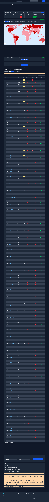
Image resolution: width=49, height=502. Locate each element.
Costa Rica (11, 188)
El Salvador (11, 282)
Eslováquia (11, 162)
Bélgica (10, 131)
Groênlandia (11, 404)
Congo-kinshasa (11, 305)
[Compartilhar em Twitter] (18, 1)
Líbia (10, 235)
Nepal (10, 204)
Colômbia (11, 117)
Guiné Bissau (11, 416)
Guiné (10, 355)
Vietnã (10, 103)
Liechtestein (11, 381)
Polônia (10, 115)
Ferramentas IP (19, 494)
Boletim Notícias (6, 495)
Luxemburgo (11, 249)
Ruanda (10, 296)
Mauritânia (11, 331)
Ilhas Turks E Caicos (12, 428)
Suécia (10, 152)
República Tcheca (11, 136)
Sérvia (10, 155)
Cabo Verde (11, 327)
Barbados (11, 301)
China (10, 237)
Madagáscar (11, 225)
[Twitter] (3, 495)
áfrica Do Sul (11, 143)
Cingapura (11, 148)
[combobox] (34, 1)
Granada (10, 385)
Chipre (10, 216)
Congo (10, 376)
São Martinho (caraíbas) (12, 409)
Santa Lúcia (11, 367)
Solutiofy (13, 501)
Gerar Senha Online (27, 496)
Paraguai (11, 211)
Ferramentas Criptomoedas (35, 494)
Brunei (10, 256)
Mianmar (11, 223)
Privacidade (10, 495)
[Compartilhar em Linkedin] (19, 1)
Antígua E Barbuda (12, 418)
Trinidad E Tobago (12, 284)
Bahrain (10, 214)
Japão (10, 91)
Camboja (10, 294)
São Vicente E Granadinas (12, 414)
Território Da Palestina (12, 228)
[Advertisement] (24, 8)
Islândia (10, 277)
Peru (10, 138)
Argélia (10, 263)
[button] (5, 77)
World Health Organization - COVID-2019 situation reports (36, 482)
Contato (12, 495)
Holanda (10, 108)
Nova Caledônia (11, 315)
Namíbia (10, 287)
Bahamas (11, 357)
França (10, 84)
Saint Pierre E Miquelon (12, 435)
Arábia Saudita (11, 209)
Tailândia (11, 134)
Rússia (10, 96)
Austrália (11, 101)
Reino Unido (11, 94)
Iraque (10, 157)
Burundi (10, 336)
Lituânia (10, 176)
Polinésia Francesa (12, 317)
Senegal (10, 310)
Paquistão (11, 169)
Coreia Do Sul (11, 89)
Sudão (10, 329)
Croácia (10, 181)
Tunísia (10, 192)
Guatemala (11, 183)
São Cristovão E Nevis (12, 430)
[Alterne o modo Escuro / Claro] (39, 1)
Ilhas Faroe (11, 362)
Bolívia (10, 190)
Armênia (10, 244)
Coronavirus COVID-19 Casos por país (9, 4)
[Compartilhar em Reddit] (21, 1)
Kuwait (10, 221)
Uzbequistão (11, 268)
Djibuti (10, 397)
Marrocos (11, 185)
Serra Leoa (11, 421)
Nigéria (10, 265)
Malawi (10, 308)
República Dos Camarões (12, 298)
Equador (10, 195)
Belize (10, 322)
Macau (10, 371)
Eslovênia (11, 178)
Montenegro (11, 261)
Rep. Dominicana (11, 218)
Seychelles (11, 338)
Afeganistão (11, 270)
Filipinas (10, 141)
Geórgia (10, 164)
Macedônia (11, 251)
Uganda (10, 289)
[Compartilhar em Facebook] (16, 1)
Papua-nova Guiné (12, 343)
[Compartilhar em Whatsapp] (17, 1)
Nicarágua (11, 390)
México (10, 110)
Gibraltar (11, 383)
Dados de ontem (12, 71)
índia (10, 82)
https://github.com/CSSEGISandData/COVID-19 (29, 480)
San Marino (11, 374)
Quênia (10, 254)
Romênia (10, 145)
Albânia (10, 258)
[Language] (41, 1)
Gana (10, 291)
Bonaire (10, 407)
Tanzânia (11, 348)
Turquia (10, 98)
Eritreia (10, 411)
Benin (10, 369)
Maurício (10, 350)
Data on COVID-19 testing (14, 484)
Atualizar (43, 12)
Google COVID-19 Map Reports (15, 483)
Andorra (10, 341)
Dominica (11, 395)
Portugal (10, 122)
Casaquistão (11, 174)
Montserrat (11, 437)
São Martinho (11, 402)
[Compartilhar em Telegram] (20, 1)
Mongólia (11, 202)
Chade (10, 423)
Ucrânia (10, 124)
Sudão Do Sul (11, 388)
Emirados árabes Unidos (12, 197)
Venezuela (11, 230)
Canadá (10, 129)
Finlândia (11, 171)
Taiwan (10, 105)
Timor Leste (11, 378)
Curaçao (10, 345)
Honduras (11, 242)
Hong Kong (11, 150)
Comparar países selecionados (38, 459)
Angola (10, 303)
